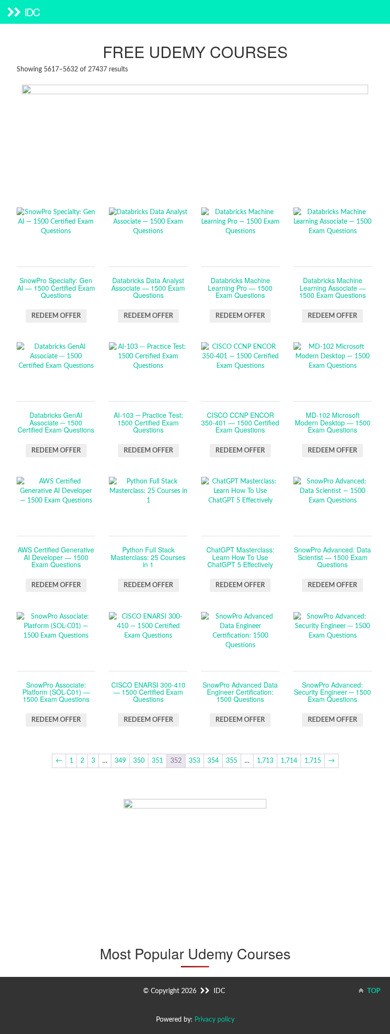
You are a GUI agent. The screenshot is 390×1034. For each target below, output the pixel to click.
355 (231, 761)
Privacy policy (214, 1019)
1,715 (312, 761)
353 (194, 761)
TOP (373, 991)
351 (157, 761)
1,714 (289, 761)
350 (139, 761)
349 (120, 761)
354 (213, 761)
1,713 (265, 761)
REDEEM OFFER (56, 316)
